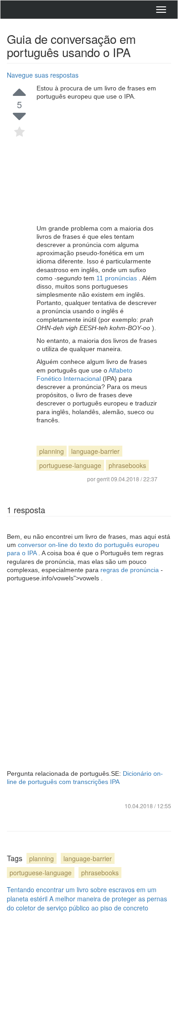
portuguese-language (70, 465)
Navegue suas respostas (43, 74)
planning (51, 451)
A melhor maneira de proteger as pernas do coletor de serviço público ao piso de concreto (87, 903)
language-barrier (95, 451)
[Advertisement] (97, 162)
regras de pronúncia (130, 569)
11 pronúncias (117, 278)
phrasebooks (127, 465)
